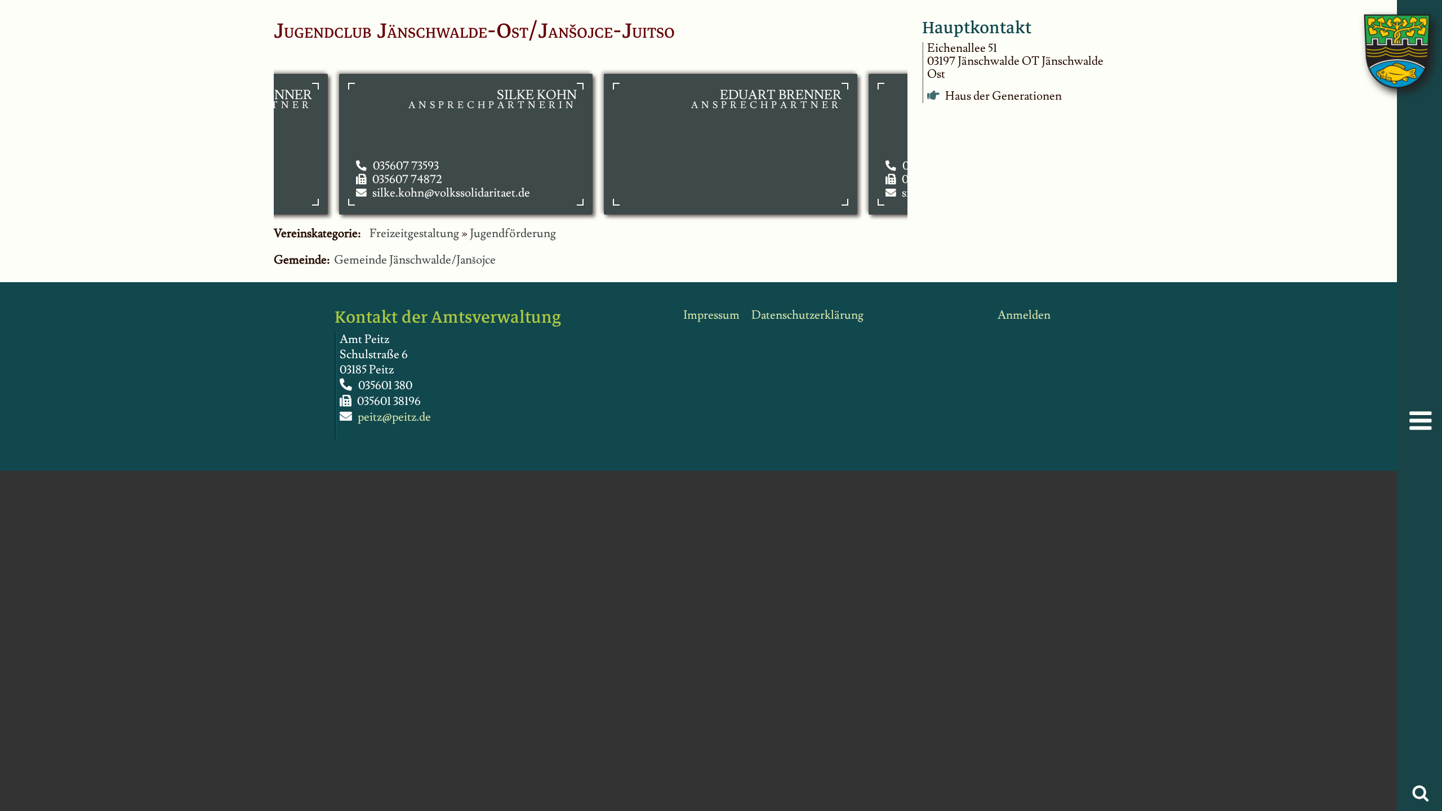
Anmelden (1024, 315)
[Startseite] (1385, 40)
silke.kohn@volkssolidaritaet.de (436, 192)
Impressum (711, 315)
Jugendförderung (513, 233)
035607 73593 (391, 165)
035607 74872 (393, 179)
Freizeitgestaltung (414, 233)
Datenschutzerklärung (807, 315)
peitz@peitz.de (394, 417)
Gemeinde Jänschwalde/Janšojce (415, 260)
